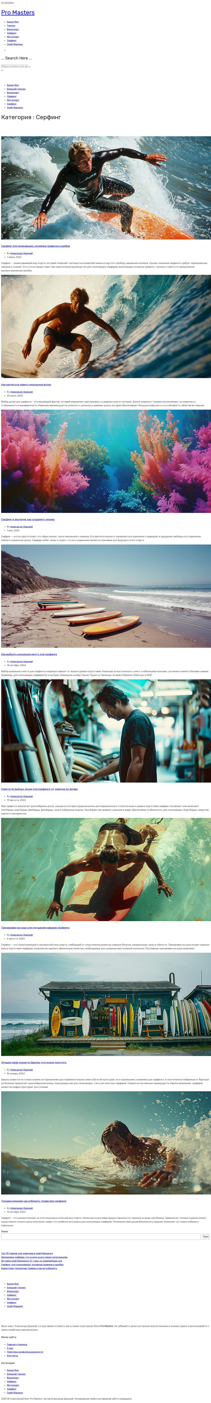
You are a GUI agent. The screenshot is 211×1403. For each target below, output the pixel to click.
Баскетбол (13, 22)
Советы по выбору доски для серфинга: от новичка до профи (39, 789)
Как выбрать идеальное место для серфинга (29, 654)
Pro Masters (18, 12)
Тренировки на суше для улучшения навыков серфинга (35, 927)
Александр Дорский (21, 253)
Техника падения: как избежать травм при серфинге (33, 1201)
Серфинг (12, 40)
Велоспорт (13, 29)
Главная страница (17, 1344)
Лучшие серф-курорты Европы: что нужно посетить (34, 1062)
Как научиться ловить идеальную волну (26, 384)
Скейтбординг (15, 44)
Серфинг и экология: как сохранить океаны (28, 519)
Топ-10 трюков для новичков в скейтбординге (27, 1253)
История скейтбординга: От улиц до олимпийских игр (31, 1261)
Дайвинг (12, 33)
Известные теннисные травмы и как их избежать (29, 1268)
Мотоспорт (13, 36)
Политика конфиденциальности (25, 1352)
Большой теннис (16, 89)
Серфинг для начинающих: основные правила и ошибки (35, 246)
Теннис (11, 25)
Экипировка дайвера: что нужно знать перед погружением (34, 1257)
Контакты (12, 1355)
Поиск (4, 1231)
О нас (10, 1348)
